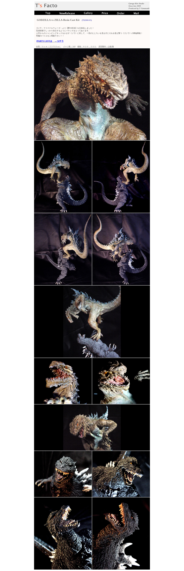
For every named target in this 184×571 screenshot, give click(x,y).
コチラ (60, 41)
